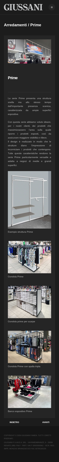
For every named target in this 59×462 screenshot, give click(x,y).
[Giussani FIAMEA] (23, 7)
